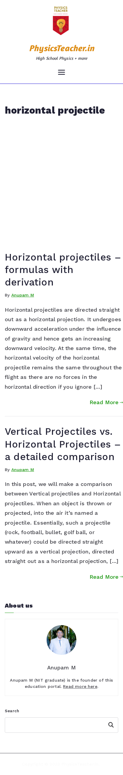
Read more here (80, 686)
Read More (104, 402)
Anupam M (22, 295)
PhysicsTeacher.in (61, 48)
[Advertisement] (61, 186)
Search (12, 711)
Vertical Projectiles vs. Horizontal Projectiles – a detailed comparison (63, 444)
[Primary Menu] (61, 73)
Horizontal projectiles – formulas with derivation (63, 270)
